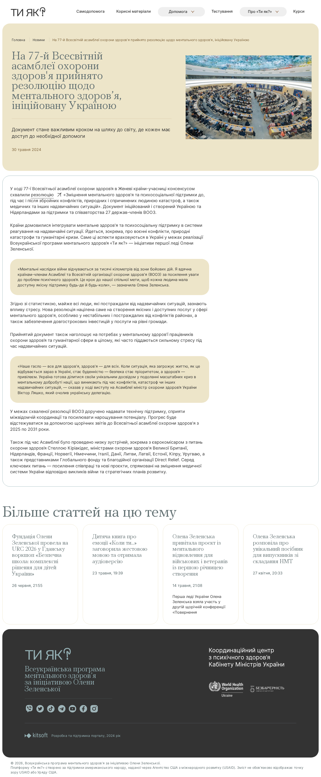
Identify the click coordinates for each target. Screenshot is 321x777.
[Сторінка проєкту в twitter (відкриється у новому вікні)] (39, 708)
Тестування (222, 11)
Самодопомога (90, 11)
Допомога (178, 11)
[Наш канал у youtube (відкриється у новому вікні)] (72, 708)
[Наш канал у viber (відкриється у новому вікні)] (29, 708)
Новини (39, 40)
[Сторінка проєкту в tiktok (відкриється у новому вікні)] (50, 708)
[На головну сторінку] (28, 11)
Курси (299, 11)
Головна (18, 40)
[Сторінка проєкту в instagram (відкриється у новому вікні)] (94, 708)
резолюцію (42, 194)
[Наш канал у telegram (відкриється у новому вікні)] (61, 708)
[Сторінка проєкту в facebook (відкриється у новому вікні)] (83, 708)
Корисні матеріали (133, 11)
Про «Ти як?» (260, 11)
